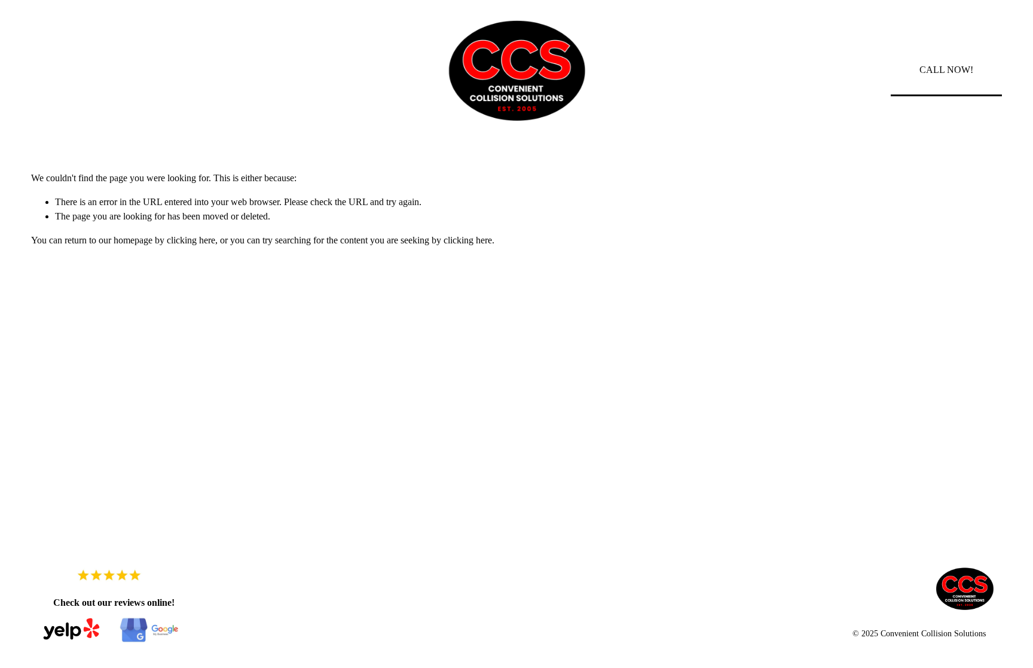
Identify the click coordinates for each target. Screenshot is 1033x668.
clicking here (191, 240)
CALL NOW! (946, 70)
